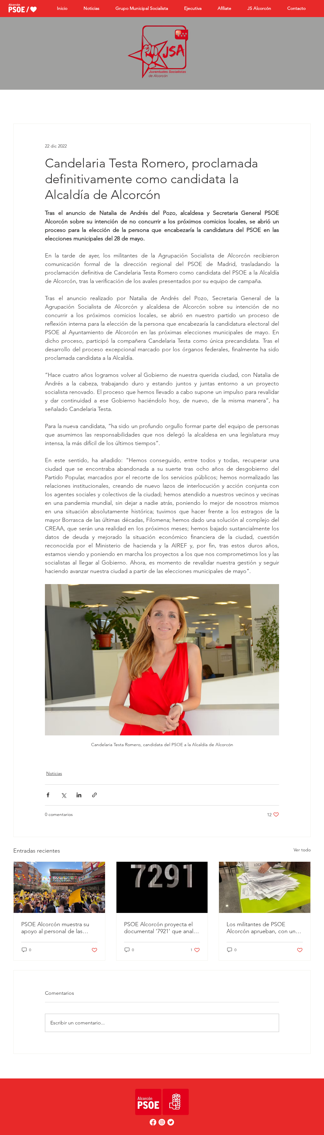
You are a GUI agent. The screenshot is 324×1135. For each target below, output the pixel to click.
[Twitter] (170, 1122)
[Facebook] (153, 1122)
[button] (228, 8)
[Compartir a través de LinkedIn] (79, 795)
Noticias (54, 773)
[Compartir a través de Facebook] (48, 795)
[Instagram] (162, 1122)
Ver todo (302, 850)
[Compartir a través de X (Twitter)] (63, 795)
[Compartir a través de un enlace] (94, 795)
